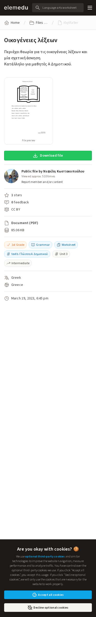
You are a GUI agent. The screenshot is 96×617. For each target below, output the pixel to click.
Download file (51, 155)
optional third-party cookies (45, 556)
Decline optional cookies (51, 608)
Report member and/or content (42, 182)
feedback (21, 202)
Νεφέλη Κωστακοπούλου (63, 171)
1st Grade (18, 245)
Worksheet (69, 245)
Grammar (43, 245)
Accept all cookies (51, 595)
